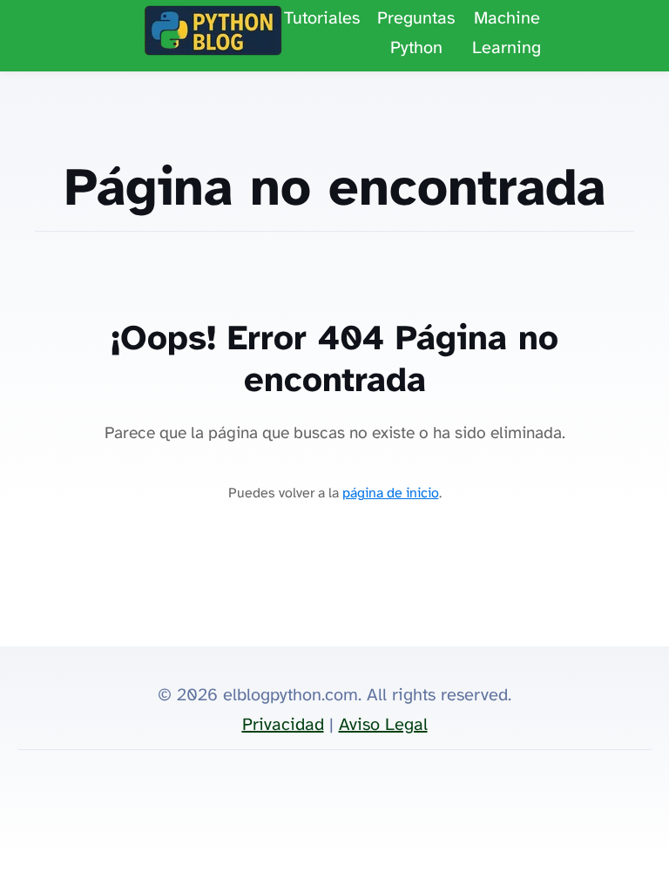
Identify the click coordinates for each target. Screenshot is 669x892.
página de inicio (390, 493)
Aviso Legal (383, 725)
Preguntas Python (416, 33)
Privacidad (283, 725)
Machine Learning (506, 33)
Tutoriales (322, 19)
